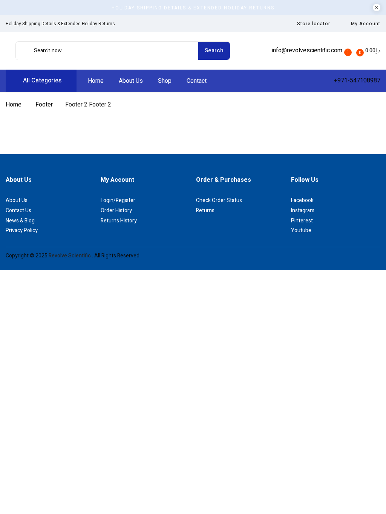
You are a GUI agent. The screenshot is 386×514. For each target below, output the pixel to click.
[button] (367, 51)
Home (13, 104)
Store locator (313, 23)
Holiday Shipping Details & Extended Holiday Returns (193, 8)
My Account (365, 23)
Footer (44, 104)
